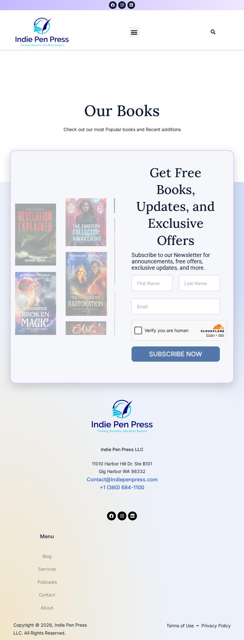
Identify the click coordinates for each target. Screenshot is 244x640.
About (47, 607)
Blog (47, 556)
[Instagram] (122, 5)
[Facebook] (111, 515)
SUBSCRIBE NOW (175, 354)
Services (47, 569)
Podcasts (47, 582)
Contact (47, 594)
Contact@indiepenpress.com (122, 479)
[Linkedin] (131, 5)
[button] (134, 32)
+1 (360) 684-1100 (122, 487)
